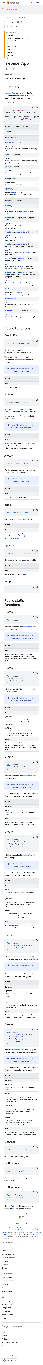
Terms (4, 1355)
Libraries (5, 1265)
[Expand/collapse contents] (18, 32)
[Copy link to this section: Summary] (22, 87)
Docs (14, 17)
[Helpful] (18, 22)
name (7, 179)
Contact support (7, 1301)
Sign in (38, 3)
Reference (22, 17)
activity (8, 155)
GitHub (4, 1268)
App (17, 163)
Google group (7, 1308)
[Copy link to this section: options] (16, 545)
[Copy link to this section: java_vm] (16, 455)
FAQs (4, 1318)
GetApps (8, 289)
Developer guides (8, 1254)
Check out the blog (8, 1277)
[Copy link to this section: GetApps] (18, 1142)
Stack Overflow (7, 1304)
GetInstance (10, 299)
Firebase (7, 17)
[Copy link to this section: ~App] (13, 582)
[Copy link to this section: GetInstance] (22, 1163)
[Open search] (27, 2)
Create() (22, 536)
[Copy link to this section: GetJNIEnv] (20, 335)
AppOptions (15, 192)
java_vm (8, 167)
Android (4, 1332)
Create (8, 206)
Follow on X (6, 1284)
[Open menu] (3, 2)
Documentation (10, 9)
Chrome (4, 1335)
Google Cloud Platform (10, 1342)
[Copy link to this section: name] (13, 505)
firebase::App (9, 93)
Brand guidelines (7, 1315)
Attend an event (7, 1291)
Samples (5, 1261)
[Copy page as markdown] (14, 69)
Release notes (6, 1311)
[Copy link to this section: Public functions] (32, 328)
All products (6, 1346)
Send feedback (13, 26)
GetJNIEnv (9, 143)
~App (7, 132)
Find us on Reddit (8, 1281)
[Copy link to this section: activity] (16, 394)
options (8, 189)
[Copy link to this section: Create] (15, 612)
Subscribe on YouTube (9, 1288)
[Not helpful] (21, 22)
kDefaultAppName (12, 538)
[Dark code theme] (33, 107)
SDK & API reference (9, 1258)
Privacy (10, 1355)
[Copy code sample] (37, 107)
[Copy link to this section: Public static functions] (22, 605)
